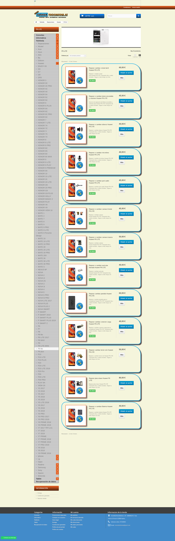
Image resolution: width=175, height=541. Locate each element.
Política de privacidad (58, 527)
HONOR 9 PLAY (44, 165)
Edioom (40, 61)
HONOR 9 (41, 159)
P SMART (41, 312)
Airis (39, 55)
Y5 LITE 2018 (43, 402)
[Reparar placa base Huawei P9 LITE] (76, 387)
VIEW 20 (41, 385)
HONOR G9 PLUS (45, 193)
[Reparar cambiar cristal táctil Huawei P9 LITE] (76, 77)
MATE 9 (40, 224)
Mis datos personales (77, 524)
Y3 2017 (41, 388)
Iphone (40, 456)
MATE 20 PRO (43, 253)
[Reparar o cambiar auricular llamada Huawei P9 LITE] (76, 274)
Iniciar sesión (136, 7)
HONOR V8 (42, 205)
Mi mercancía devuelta (77, 517)
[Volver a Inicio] (36, 22)
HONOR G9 (42, 191)
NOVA (40, 272)
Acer (39, 49)
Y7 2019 (41, 434)
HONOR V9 (42, 207)
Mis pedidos (74, 515)
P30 (39, 374)
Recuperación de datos (46, 482)
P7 (38, 329)
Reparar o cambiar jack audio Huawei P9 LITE (99, 182)
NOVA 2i (41, 278)
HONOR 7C (42, 128)
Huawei (40, 63)
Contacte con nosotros (58, 517)
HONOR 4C (42, 89)
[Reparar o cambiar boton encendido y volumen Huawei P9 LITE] (76, 105)
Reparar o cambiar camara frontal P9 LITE (100, 210)
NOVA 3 (40, 284)
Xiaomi (40, 473)
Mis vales (73, 527)
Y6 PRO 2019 (43, 419)
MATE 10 (41, 238)
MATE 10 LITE (43, 241)
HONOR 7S (42, 134)
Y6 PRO (41, 414)
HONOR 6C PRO (44, 114)
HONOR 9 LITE (44, 162)
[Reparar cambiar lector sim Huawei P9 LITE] (76, 359)
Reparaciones (43, 44)
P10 (39, 354)
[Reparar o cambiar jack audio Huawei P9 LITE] (76, 190)
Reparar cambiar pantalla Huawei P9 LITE (100, 295)
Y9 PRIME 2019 (44, 453)
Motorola (41, 476)
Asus (39, 52)
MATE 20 (41, 247)
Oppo (39, 462)
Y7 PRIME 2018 (44, 439)
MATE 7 (40, 219)
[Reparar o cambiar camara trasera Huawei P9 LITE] (76, 246)
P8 (38, 332)
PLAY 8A (41, 383)
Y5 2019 (41, 400)
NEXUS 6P (42, 270)
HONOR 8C (42, 148)
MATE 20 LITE (43, 250)
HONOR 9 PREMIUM (46, 168)
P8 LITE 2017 (43, 337)
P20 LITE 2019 (43, 369)
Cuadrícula (135, 56)
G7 (38, 72)
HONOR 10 (42, 174)
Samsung (41, 467)
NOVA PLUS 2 (43, 306)
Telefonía (40, 41)
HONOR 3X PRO (44, 86)
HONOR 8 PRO (44, 145)
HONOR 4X (42, 92)
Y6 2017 (41, 405)
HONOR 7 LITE (44, 123)
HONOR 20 (42, 179)
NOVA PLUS (42, 304)
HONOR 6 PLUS (44, 106)
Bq (38, 58)
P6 (38, 326)
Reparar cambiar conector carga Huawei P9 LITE (100, 323)
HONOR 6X (42, 117)
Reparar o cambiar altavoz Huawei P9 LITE (100, 125)
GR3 (39, 77)
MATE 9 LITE (43, 230)
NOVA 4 (40, 289)
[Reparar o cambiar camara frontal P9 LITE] (76, 218)
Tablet (38, 479)
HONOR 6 (41, 103)
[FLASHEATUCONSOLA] (51, 14)
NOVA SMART (43, 309)
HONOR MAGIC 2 (45, 199)
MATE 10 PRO (43, 244)
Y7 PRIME (41, 436)
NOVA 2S (41, 281)
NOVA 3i (41, 287)
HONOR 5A (42, 94)
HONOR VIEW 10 (44, 210)
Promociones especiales (59, 515)
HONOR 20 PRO (44, 188)
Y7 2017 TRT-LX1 (44, 428)
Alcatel (40, 46)
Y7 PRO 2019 (43, 445)
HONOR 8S (42, 151)
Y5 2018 (41, 397)
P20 (39, 363)
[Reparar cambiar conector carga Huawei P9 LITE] (76, 331)
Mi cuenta (74, 512)
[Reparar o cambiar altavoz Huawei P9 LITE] (76, 133)
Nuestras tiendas (41, 498)
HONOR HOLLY (44, 196)
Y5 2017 (41, 394)
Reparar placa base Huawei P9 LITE (99, 379)
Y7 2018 (41, 431)
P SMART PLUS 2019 (46, 320)
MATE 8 (40, 222)
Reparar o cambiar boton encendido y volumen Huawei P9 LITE (101, 97)
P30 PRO (41, 380)
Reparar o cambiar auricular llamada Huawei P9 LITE (98, 266)
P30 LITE (41, 377)
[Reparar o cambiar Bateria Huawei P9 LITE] (76, 415)
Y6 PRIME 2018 (44, 422)
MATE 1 (40, 213)
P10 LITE (41, 357)
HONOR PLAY (43, 202)
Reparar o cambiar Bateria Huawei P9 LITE (100, 407)
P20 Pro (40, 371)
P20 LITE (41, 366)
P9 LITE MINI (43, 346)
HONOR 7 (41, 120)
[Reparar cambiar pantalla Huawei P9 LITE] (76, 302)
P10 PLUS (41, 360)
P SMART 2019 (43, 315)
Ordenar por (65, 55)
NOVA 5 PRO (43, 295)
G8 (38, 75)
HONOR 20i (42, 185)
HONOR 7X (42, 137)
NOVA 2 (40, 275)
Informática (41, 38)
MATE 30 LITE (43, 261)
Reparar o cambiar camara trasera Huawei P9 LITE (100, 238)
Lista (140, 56)
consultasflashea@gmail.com (122, 525)
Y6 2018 (41, 408)
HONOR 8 (41, 140)
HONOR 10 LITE (44, 176)
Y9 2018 (41, 448)
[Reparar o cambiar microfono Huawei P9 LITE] (76, 161)
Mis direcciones (75, 522)
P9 (38, 343)
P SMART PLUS (44, 318)
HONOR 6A (42, 109)
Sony (39, 470)
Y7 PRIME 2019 (44, 442)
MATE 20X (42, 255)
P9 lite (40, 349)
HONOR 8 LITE (44, 142)
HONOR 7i (42, 131)
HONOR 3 (41, 80)
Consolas (40, 35)
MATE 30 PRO (43, 264)
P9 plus (40, 352)
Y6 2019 (41, 411)
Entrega (39, 493)
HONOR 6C (42, 111)
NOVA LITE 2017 (44, 301)
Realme (40, 465)
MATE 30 (41, 258)
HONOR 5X (42, 100)
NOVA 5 (40, 292)
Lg (38, 459)
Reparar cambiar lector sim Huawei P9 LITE (101, 351)
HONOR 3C (42, 83)
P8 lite (40, 335)
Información (42, 488)
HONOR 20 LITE (44, 182)
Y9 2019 (41, 450)
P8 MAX (41, 340)
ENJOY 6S (42, 66)
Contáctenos (127, 7)
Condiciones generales (43, 495)
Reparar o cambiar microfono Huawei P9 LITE (99, 154)
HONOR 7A (42, 126)
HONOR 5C (42, 97)
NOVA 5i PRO (43, 298)
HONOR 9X (42, 171)
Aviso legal (55, 520)
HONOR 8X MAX (44, 157)
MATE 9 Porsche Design (44, 234)
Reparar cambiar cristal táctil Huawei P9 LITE (99, 69)
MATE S (41, 267)
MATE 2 (40, 216)
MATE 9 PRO (43, 227)
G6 (38, 69)
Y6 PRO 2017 (43, 417)
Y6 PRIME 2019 (44, 425)
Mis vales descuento (76, 520)
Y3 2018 (41, 391)
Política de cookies (57, 529)
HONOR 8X (42, 154)
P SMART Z (42, 323)
